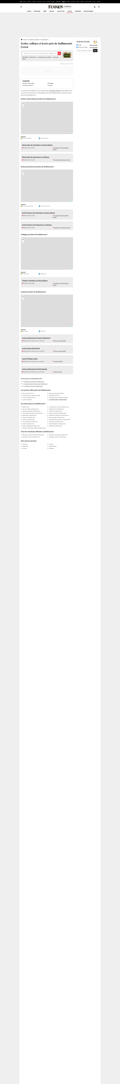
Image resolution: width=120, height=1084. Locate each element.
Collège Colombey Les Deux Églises (35, 281)
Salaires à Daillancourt (28, 419)
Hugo (94, 1)
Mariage (58, 1)
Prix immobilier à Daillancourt (57, 424)
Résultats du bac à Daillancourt (31, 437)
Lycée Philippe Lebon (30, 359)
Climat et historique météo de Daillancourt (34, 428)
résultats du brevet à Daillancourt (33, 386)
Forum (98, 1)
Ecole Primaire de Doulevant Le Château (37, 225)
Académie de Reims (34, 39)
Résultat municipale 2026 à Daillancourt (33, 435)
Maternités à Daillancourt (29, 415)
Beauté (29, 1)
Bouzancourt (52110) (28, 393)
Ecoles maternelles (29, 83)
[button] (23, 104)
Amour (53, 1)
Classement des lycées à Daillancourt (32, 413)
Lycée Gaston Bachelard (31, 348)
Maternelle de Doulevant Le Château (35, 157)
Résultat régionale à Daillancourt (31, 411)
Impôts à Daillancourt (28, 424)
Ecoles (25, 39)
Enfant (51, 11)
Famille (64, 1)
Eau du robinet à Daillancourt (30, 409)
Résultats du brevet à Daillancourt (58, 435)
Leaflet (71, 133)
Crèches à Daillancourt (28, 417)
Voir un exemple (93, 45)
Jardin (48, 1)
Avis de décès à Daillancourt (30, 421)
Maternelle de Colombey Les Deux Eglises (37, 145)
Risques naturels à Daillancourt (57, 413)
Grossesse (37, 11)
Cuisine (34, 1)
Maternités (25, 446)
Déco (44, 1)
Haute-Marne (44, 39)
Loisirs (82, 1)
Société (73, 1)
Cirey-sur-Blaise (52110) (28, 397)
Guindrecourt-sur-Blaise (44, 57)
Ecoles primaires (28, 85)
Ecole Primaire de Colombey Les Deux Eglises (38, 213)
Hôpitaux (51, 448)
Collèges (51, 83)
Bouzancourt (32, 57)
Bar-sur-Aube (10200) (60, 341)
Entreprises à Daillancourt (56, 421)
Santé (68, 1)
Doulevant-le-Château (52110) (62, 160)
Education (60, 11)
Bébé (44, 11)
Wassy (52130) (58, 372)
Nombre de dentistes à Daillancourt (59, 415)
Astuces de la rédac (82, 47)
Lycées (51, 85)
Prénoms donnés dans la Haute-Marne (59, 419)
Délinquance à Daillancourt (56, 409)
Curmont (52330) (27, 399)
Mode (24, 1)
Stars (77, 1)
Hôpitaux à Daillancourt (55, 426)
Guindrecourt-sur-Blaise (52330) (31, 395)
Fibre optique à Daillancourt (56, 417)
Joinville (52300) (58, 361)
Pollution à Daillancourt (55, 411)
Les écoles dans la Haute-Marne (58, 399)
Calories (51, 444)
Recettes (39, 1)
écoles (70, 11)
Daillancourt (25, 407)
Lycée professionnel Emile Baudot (34, 369)
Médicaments (52, 446)
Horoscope (88, 1)
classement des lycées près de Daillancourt (35, 384)
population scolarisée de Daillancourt (34, 381)
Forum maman (88, 11)
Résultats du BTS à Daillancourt (57, 437)
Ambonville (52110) (54, 395)
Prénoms (78, 11)
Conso (29, 11)
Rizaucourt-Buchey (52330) (56, 393)
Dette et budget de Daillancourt (31, 426)
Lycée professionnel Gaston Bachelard (36, 338)
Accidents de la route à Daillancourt (59, 407)
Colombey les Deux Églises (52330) (58, 397)
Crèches (24, 448)
